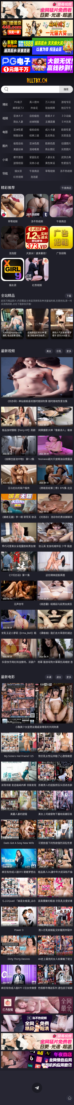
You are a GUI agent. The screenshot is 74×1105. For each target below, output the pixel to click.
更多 (68, 351)
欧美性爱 (66, 129)
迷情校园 (18, 163)
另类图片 (66, 149)
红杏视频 (18, 176)
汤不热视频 (66, 171)
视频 (5, 118)
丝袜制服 (34, 121)
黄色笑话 (50, 163)
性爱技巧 (66, 163)
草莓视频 (50, 171)
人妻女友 (50, 157)
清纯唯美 (34, 149)
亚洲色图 (34, 143)
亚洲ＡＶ (18, 115)
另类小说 (34, 163)
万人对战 (50, 102)
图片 (5, 146)
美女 (48, 351)
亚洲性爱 (18, 129)
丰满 (48, 677)
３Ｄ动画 (66, 115)
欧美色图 (50, 143)
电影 (5, 132)
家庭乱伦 (34, 157)
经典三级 (34, 135)
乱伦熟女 (50, 135)
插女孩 (18, 171)
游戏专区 (66, 102)
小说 (5, 160)
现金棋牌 (50, 107)
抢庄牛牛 (66, 107)
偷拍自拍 (34, 129)
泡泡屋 (34, 176)
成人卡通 (50, 129)
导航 (5, 173)
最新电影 (8, 677)
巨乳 (58, 351)
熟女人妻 (18, 121)
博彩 (5, 104)
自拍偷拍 (34, 115)
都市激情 (18, 157)
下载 (68, 295)
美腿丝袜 (18, 149)
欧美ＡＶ (50, 115)
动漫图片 (66, 143)
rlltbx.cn (37, 80)
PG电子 (18, 102)
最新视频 (8, 351)
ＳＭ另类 (66, 121)
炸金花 (34, 107)
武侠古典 (66, 157)
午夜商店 (34, 171)
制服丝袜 (18, 135)
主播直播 (50, 121)
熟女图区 (50, 149)
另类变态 (66, 135)
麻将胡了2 (18, 107)
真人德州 (34, 102)
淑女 (58, 677)
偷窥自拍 (18, 143)
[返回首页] (69, 1098)
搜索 (66, 89)
